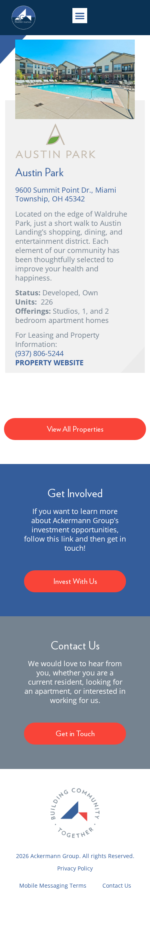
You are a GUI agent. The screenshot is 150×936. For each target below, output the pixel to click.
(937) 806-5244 (39, 353)
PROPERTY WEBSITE (49, 362)
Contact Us (116, 885)
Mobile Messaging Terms (52, 885)
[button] (80, 15)
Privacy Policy (75, 868)
